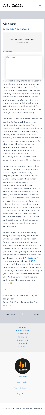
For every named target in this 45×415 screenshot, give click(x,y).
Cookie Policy (22, 382)
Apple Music (22, 330)
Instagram (22, 340)
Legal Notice (22, 394)
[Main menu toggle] (40, 5)
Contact (22, 346)
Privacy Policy (22, 376)
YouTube (22, 337)
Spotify (22, 327)
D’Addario (28, 258)
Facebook (22, 343)
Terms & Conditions (22, 388)
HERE (9, 305)
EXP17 (32, 261)
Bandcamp (22, 334)
